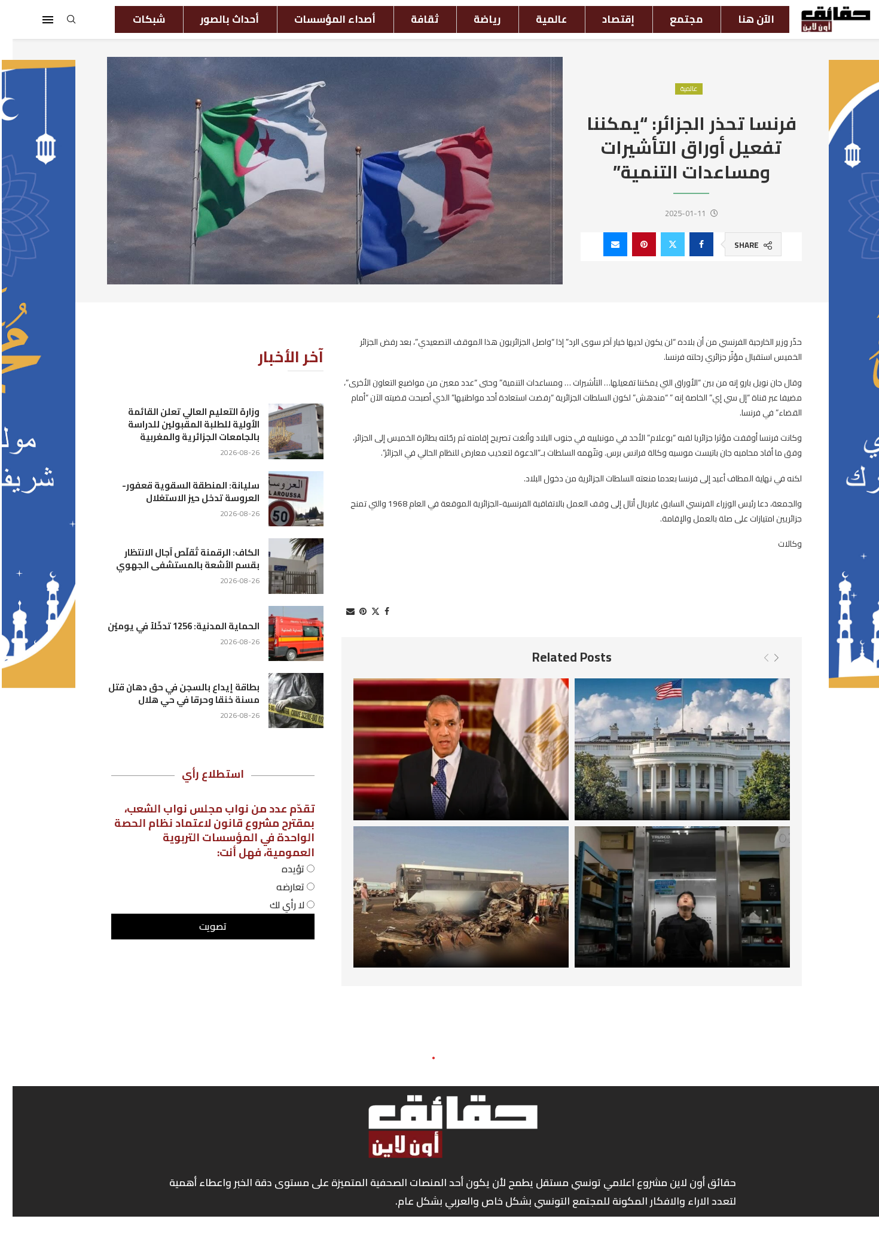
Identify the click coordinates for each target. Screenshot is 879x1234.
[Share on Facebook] (689, 244)
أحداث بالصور (217, 19)
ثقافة (412, 19)
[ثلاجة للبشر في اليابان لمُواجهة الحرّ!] (669, 897)
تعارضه (279, 887)
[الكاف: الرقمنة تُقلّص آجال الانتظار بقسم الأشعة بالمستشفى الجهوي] (283, 565)
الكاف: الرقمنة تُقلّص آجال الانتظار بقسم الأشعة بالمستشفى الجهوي (175, 559)
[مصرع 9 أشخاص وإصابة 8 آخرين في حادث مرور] (448, 897)
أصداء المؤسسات (322, 19)
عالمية (538, 19)
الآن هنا (743, 19)
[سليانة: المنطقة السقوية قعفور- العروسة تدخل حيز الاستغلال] (283, 498)
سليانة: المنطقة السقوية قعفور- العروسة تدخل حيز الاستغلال (178, 492)
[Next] (764, 658)
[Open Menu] (35, 19)
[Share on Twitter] (660, 244)
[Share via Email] (603, 244)
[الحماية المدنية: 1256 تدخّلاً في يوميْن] (283, 633)
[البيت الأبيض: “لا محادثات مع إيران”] (669, 749)
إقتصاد (606, 19)
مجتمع (673, 19)
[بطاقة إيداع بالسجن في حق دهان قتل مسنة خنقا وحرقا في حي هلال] (283, 700)
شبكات (136, 19)
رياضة (474, 19)
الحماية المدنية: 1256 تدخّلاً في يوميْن (171, 626)
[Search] (59, 23)
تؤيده (281, 869)
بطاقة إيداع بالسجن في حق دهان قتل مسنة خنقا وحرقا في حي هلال (171, 693)
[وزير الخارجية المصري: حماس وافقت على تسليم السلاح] (448, 749)
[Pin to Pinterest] (631, 244)
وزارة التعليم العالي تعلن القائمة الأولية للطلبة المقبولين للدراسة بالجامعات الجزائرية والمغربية (181, 424)
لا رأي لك (275, 905)
